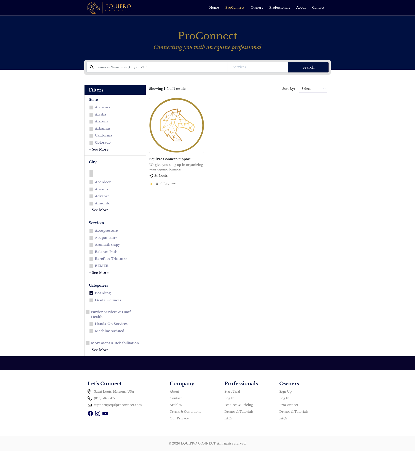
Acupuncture (106, 238)
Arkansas (102, 128)
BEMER (102, 266)
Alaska (100, 114)
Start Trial (232, 391)
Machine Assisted (109, 331)
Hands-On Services (111, 324)
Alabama (102, 107)
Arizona (102, 121)
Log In (229, 398)
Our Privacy (179, 418)
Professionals (279, 8)
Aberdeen (103, 182)
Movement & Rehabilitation (115, 343)
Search (308, 67)
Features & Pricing (238, 405)
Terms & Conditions (185, 412)
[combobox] (258, 67)
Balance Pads (106, 252)
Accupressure (106, 230)
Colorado (103, 142)
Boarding (103, 293)
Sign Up (285, 391)
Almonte (102, 203)
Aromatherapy (107, 244)
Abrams (101, 189)
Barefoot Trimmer (111, 259)
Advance (102, 196)
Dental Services (108, 300)
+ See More (99, 149)
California (103, 135)
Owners (257, 8)
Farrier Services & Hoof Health (111, 314)
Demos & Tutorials (238, 412)
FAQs (228, 418)
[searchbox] (258, 67)
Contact (318, 8)
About (301, 8)
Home (214, 8)
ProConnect (234, 8)
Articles (176, 405)
